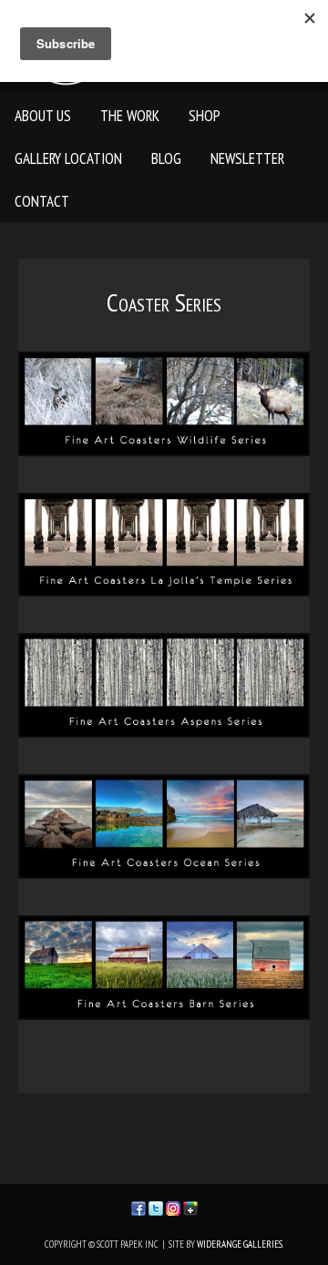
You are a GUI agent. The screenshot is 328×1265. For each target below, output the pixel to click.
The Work (129, 116)
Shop (204, 116)
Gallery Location (68, 158)
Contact (42, 201)
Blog (166, 158)
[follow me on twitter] (156, 1207)
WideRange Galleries (239, 1244)
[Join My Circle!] (190, 1207)
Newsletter (247, 158)
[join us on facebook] (138, 1207)
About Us (43, 116)
